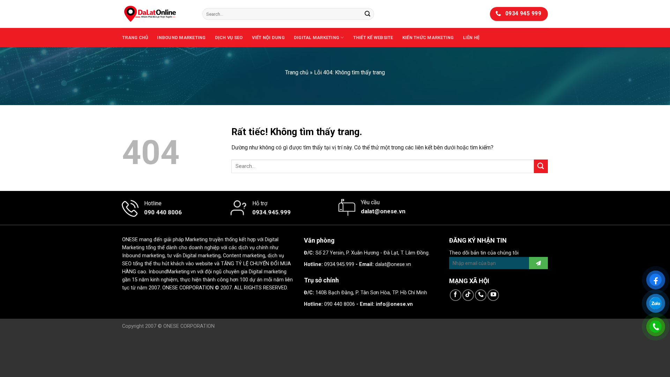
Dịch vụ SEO (229, 37)
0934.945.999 (339, 264)
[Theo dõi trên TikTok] (468, 295)
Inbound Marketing (181, 37)
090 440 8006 (339, 304)
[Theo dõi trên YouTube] (493, 295)
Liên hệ (471, 37)
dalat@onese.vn (393, 264)
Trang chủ (135, 37)
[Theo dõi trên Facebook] (455, 295)
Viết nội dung (268, 37)
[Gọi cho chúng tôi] (480, 295)
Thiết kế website (373, 37)
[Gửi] (367, 14)
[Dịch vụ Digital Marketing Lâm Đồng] (157, 14)
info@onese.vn (394, 304)
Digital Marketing (316, 37)
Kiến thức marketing (428, 37)
